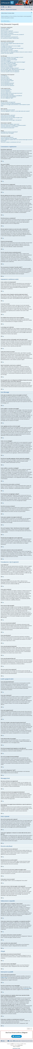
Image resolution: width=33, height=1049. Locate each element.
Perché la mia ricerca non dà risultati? (8, 116)
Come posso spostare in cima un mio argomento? (10, 71)
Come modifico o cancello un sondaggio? (8, 63)
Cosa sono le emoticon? (5, 78)
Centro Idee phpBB (27, 988)
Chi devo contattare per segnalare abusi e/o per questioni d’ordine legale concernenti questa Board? (16, 140)
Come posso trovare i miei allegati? (7, 133)
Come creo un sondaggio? (6, 60)
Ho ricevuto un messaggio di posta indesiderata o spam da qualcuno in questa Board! (15, 105)
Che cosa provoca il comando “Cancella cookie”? (10, 38)
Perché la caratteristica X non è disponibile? (9, 138)
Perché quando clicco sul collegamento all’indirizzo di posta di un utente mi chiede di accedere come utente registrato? (16, 53)
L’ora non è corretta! (4, 44)
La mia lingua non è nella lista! (6, 47)
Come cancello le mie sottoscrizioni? (7, 127)
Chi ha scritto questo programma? (7, 137)
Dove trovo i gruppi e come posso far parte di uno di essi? (11, 93)
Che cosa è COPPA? (5, 29)
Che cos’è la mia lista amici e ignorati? (8, 109)
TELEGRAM (17, 1036)
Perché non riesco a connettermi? (7, 33)
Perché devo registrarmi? (5, 28)
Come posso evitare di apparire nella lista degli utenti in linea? (12, 43)
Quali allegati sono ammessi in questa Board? (9, 131)
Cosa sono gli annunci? (5, 81)
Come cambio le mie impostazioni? (7, 42)
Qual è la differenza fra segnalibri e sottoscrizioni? (10, 124)
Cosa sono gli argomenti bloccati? (7, 84)
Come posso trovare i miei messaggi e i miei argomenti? (11, 120)
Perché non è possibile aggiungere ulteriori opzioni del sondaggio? (13, 62)
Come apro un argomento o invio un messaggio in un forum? (12, 57)
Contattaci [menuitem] (11, 1040)
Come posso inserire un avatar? (7, 49)
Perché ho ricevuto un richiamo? (7, 66)
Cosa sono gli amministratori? (6, 89)
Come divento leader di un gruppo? (7, 94)
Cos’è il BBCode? (4, 75)
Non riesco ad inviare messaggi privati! (8, 102)
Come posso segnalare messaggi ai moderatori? (10, 68)
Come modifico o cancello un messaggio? (8, 58)
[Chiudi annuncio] (31, 12)
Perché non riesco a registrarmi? (7, 30)
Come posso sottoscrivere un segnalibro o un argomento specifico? (13, 125)
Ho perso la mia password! (6, 35)
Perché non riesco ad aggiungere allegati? (8, 65)
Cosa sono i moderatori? (5, 90)
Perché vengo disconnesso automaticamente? (9, 36)
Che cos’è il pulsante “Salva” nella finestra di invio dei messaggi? (13, 69)
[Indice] (16, 2)
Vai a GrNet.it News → (5, 21)
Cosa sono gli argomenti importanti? (7, 83)
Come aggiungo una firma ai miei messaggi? (9, 59)
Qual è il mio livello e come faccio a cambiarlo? (9, 50)
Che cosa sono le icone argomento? (7, 85)
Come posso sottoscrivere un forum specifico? (9, 126)
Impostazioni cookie (16, 1048)
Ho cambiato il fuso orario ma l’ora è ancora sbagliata (10, 45)
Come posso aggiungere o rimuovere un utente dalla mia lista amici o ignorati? (15, 111)
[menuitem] (5, 7)
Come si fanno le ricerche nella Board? (8, 115)
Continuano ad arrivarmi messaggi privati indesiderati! (11, 103)
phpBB (12, 1043)
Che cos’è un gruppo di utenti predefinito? (8, 96)
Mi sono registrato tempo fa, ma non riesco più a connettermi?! (12, 34)
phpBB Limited (4, 977)
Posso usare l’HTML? (5, 77)
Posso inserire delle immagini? (6, 79)
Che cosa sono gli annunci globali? (7, 80)
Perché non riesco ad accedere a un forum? (9, 64)
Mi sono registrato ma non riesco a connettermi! (9, 32)
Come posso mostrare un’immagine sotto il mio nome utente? (12, 48)
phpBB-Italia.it (20, 1045)
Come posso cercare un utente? (7, 118)
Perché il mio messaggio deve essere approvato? (10, 70)
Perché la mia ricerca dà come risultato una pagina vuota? (11, 117)
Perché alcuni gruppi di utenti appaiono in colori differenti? (11, 95)
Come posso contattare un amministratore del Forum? (11, 142)
